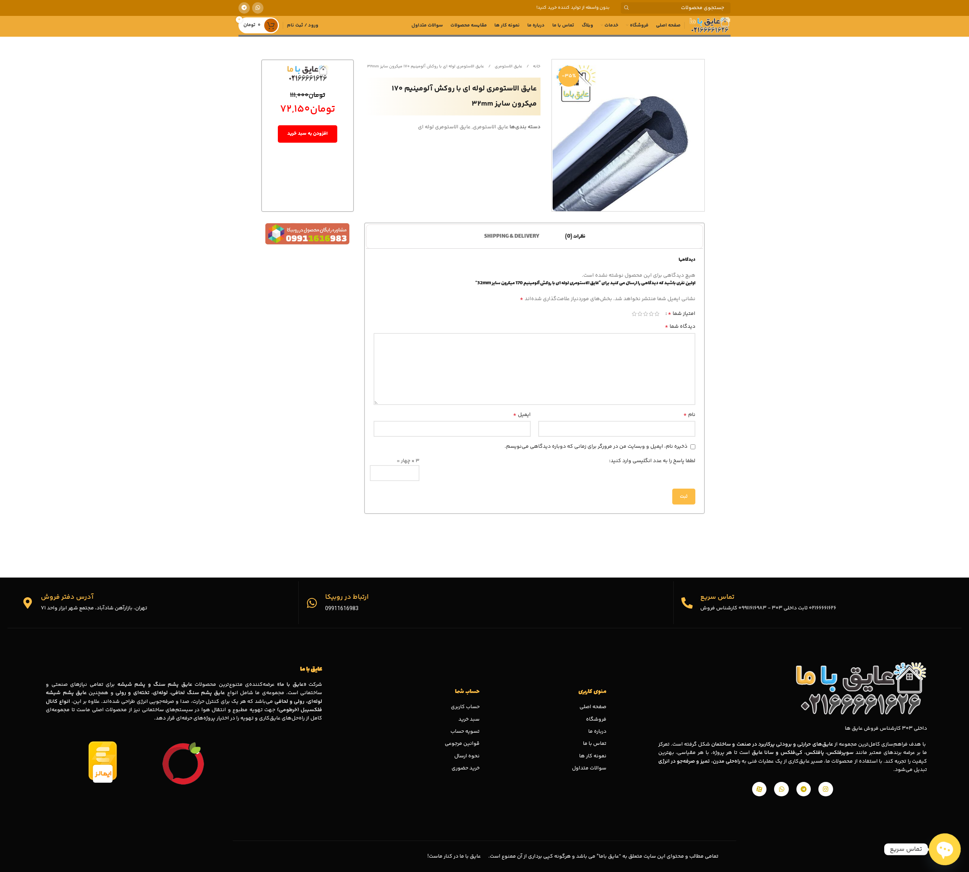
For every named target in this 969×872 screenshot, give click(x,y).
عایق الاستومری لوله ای (444, 127)
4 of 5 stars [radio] (640, 313)
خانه (536, 66)
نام (689, 415)
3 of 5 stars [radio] (645, 313)
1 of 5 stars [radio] (657, 313)
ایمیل (522, 415)
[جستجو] (626, 8)
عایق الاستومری (508, 66)
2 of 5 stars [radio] (651, 313)
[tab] (575, 237)
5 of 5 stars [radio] (634, 313)
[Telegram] (803, 789)
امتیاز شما (681, 314)
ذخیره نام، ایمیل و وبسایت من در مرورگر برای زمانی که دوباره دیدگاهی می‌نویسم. (596, 446)
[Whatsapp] (781, 789)
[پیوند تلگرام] (244, 8)
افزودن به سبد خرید (307, 133)
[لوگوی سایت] (710, 25)
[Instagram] (825, 789)
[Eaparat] (759, 789)
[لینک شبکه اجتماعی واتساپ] (257, 8)
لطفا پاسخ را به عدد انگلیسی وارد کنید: (652, 461)
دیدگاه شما (680, 326)
